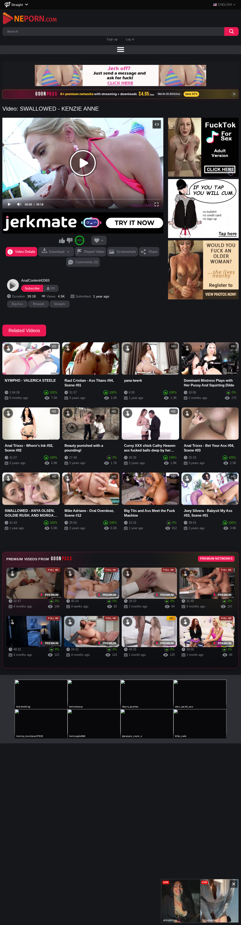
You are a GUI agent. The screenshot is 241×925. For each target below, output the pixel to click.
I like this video (62, 240)
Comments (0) (87, 262)
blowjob (59, 304)
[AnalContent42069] (13, 285)
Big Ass (17, 304)
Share (152, 252)
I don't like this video (69, 240)
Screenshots (126, 252)
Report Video (94, 252)
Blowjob (38, 304)
